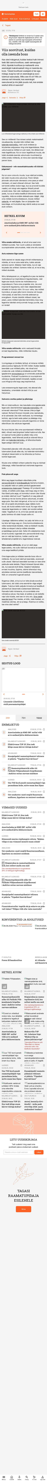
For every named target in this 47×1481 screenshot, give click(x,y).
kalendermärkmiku (17, 440)
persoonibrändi (8, 483)
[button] (18, 1152)
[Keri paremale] (40, 232)
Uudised (11, 780)
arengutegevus (18, 374)
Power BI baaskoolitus (12, 960)
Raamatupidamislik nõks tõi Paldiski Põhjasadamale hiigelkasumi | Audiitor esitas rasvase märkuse (25, 771)
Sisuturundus (30, 1096)
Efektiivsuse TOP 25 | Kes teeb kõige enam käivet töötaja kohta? (11, 1104)
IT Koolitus (6, 957)
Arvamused (12, 753)
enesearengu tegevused (12, 488)
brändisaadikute (23, 483)
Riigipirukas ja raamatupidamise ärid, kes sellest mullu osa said (34, 999)
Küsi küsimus (24, 19)
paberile (5, 201)
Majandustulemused (16, 741)
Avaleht (5, 19)
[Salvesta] (44, 729)
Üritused (35, 19)
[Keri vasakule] (6, 232)
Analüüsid (12, 729)
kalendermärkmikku (10, 145)
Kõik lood (13, 19)
